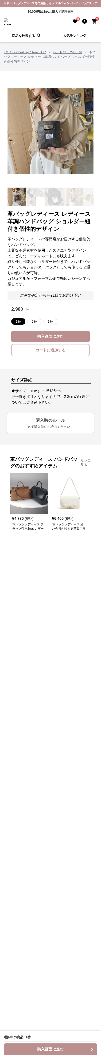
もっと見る (85, 462)
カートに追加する (50, 350)
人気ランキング (74, 36)
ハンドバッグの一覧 (67, 52)
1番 (18, 321)
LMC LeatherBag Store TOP (25, 52)
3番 (50, 321)
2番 (34, 321)
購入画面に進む (50, 336)
